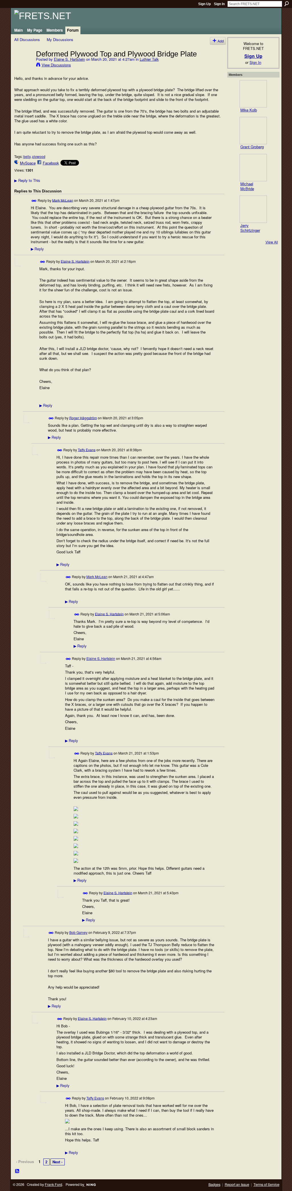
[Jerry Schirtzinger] (253, 209)
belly (27, 156)
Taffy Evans (87, 449)
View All (271, 241)
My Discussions (60, 39)
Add (221, 40)
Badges (214, 1184)
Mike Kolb (248, 110)
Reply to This (27, 180)
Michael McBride (247, 186)
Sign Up (204, 4)
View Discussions (56, 65)
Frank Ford (53, 1184)
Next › (57, 1161)
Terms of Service (266, 1184)
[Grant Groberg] (253, 130)
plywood (38, 156)
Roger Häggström (83, 417)
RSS (17, 1171)
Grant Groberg (252, 146)
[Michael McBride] (253, 167)
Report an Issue (237, 1184)
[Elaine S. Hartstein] (23, 65)
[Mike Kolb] (253, 93)
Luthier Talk (149, 59)
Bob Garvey (78, 932)
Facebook (51, 163)
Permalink (34, 201)
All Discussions (27, 39)
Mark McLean (62, 200)
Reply (37, 248)
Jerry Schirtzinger (250, 228)
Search (286, 3)
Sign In (219, 4)
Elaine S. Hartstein (69, 59)
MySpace (28, 163)
